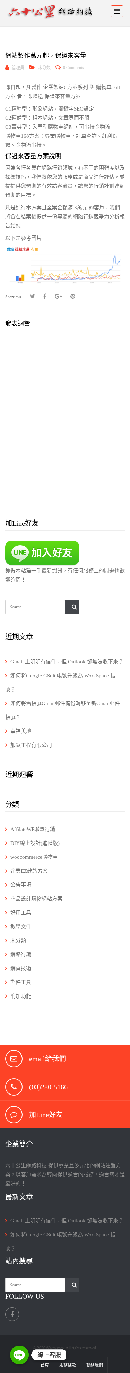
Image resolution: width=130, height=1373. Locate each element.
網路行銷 (20, 954)
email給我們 (47, 1059)
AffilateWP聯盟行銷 (32, 829)
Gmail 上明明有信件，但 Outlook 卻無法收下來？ (66, 661)
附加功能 (20, 996)
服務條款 (67, 1365)
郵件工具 (20, 982)
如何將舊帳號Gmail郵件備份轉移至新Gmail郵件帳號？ (62, 710)
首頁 (45, 1365)
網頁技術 (20, 968)
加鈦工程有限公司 (31, 745)
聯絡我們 (94, 1365)
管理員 (18, 67)
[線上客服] (19, 1355)
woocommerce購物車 (34, 857)
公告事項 (20, 885)
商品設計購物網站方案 (36, 899)
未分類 (44, 67)
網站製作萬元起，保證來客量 (45, 55)
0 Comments (73, 67)
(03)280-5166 (48, 1087)
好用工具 (20, 912)
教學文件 (20, 926)
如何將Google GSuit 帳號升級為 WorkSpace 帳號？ (60, 682)
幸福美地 (20, 731)
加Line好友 (46, 1114)
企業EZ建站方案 (29, 871)
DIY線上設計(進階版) (35, 843)
